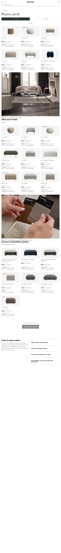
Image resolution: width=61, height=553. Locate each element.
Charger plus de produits (30, 326)
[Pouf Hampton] (30, 177)
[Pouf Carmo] (10, 54)
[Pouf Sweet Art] (30, 31)
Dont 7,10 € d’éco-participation (7, 168)
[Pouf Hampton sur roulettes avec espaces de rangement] (10, 253)
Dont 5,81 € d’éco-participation (7, 69)
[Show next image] (12, 34)
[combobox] (30, 4)
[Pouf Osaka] (50, 31)
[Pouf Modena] (30, 130)
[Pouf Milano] (30, 153)
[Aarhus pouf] (30, 54)
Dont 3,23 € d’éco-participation (47, 69)
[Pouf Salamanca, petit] (30, 277)
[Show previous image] (9, 34)
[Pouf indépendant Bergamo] (50, 153)
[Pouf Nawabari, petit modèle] (50, 54)
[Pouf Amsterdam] (10, 153)
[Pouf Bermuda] (10, 130)
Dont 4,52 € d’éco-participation (7, 191)
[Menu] (2, 2)
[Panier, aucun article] (58, 2)
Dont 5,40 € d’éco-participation (47, 46)
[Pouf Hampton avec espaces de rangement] (50, 253)
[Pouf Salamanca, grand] (50, 277)
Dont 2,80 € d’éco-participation (7, 292)
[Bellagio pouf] (10, 177)
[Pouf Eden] (10, 31)
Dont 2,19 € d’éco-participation (7, 46)
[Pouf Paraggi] (10, 300)
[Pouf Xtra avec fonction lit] (10, 277)
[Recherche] (58, 5)
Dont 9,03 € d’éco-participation (27, 191)
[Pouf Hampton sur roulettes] (30, 253)
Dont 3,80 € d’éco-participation (7, 315)
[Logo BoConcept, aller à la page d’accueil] (30, 2)
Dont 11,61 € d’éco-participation (8, 269)
